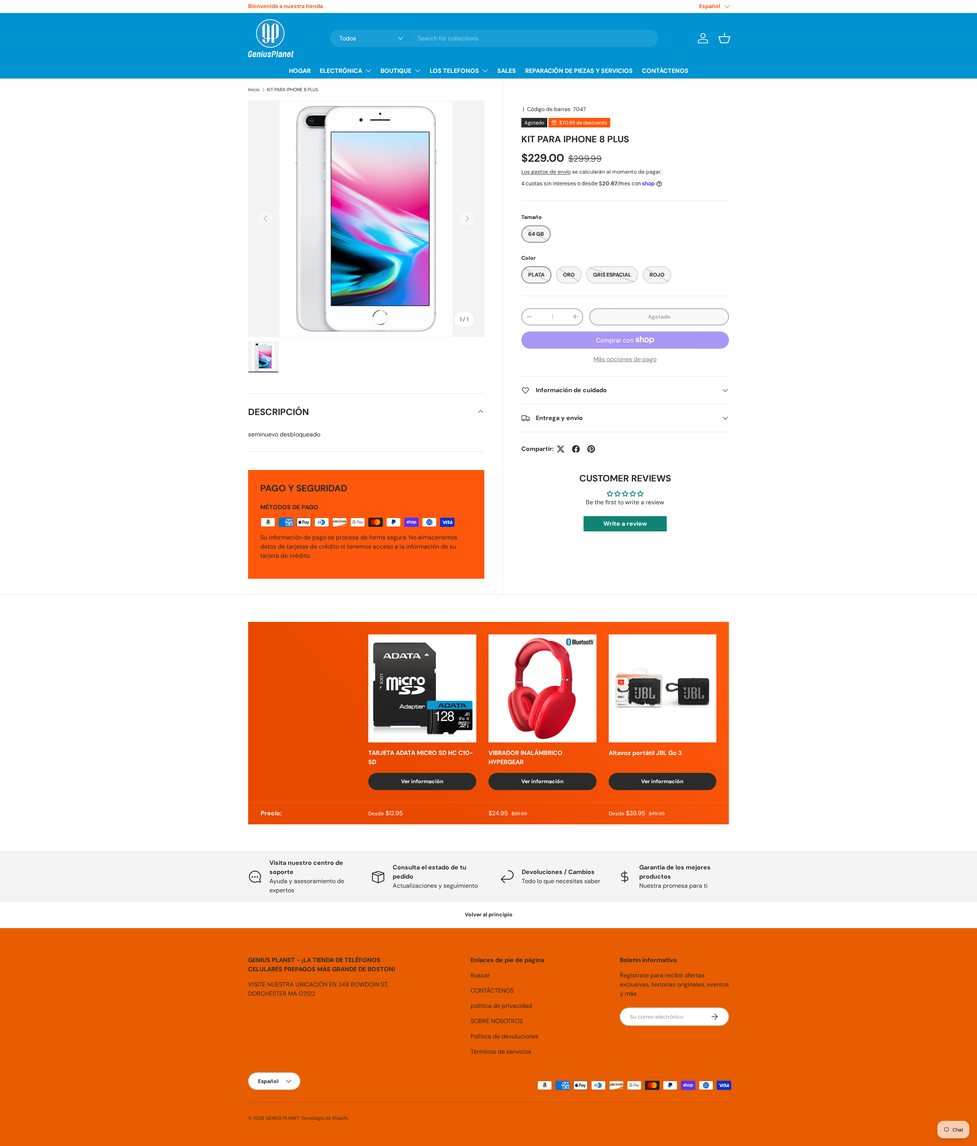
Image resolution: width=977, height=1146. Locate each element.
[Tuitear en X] (560, 449)
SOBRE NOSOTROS (497, 1021)
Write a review (625, 523)
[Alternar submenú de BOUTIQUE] (417, 70)
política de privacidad (501, 1006)
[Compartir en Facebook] (576, 449)
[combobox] (494, 38)
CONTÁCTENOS (665, 71)
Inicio (254, 90)
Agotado (659, 316)
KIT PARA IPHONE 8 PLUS (292, 90)
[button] (724, 38)
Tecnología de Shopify (324, 1118)
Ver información (422, 781)
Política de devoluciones (504, 1036)
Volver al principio (489, 914)
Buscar (480, 975)
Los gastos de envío (546, 171)
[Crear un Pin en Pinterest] (591, 449)
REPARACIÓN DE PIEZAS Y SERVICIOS (579, 71)
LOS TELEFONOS (454, 71)
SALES (506, 71)
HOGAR (300, 71)
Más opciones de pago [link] (624, 359)
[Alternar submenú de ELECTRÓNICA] (368, 70)
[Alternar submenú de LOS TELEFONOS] (485, 70)
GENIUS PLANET (282, 1118)
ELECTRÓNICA (341, 71)
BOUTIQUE (395, 71)
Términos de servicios (501, 1052)
